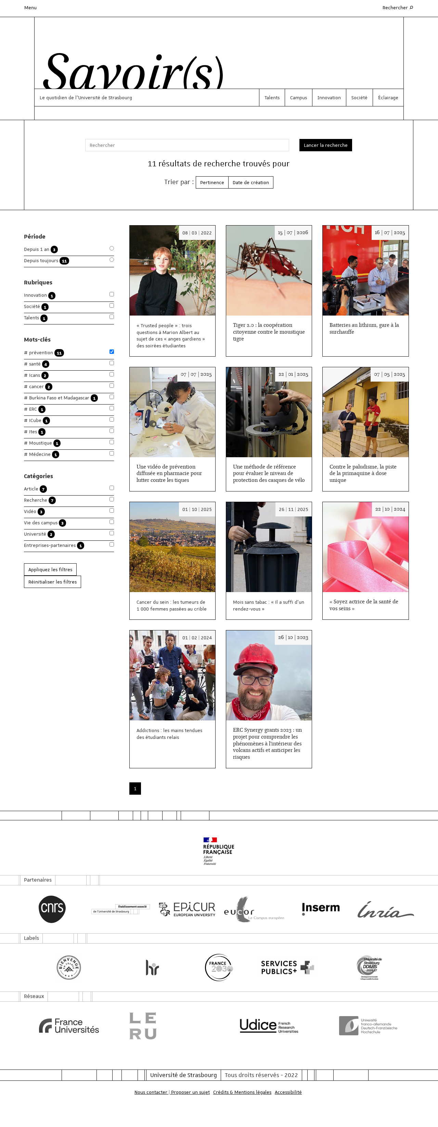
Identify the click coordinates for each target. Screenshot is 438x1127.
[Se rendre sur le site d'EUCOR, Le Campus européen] (252, 909)
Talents (272, 97)
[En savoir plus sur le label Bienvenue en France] (69, 967)
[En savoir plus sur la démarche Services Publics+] (286, 967)
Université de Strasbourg (183, 1075)
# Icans (35, 375)
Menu (30, 7)
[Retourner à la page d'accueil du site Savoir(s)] (129, 76)
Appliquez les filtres (50, 569)
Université (38, 534)
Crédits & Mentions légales (242, 1092)
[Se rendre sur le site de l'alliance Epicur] (185, 909)
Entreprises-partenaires (53, 545)
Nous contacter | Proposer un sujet (172, 1092)
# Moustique (41, 443)
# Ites (33, 431)
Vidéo (33, 511)
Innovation (329, 97)
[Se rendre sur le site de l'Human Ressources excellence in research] (152, 967)
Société (359, 97)
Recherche (38, 500)
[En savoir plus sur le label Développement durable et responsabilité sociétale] (369, 967)
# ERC (33, 409)
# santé (35, 364)
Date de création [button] (251, 182)
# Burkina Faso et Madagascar (59, 398)
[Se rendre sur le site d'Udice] (269, 1026)
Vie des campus (44, 523)
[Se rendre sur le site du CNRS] (52, 909)
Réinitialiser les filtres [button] (52, 582)
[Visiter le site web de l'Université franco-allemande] (369, 1025)
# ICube (36, 420)
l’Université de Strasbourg (103, 97)
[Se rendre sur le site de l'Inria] (386, 909)
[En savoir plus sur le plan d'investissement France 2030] (219, 967)
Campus (298, 97)
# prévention (43, 352)
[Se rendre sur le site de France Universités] (69, 1026)
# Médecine (40, 454)
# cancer (37, 386)
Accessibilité (288, 1092)
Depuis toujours (45, 260)
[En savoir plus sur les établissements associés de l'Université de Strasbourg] (119, 909)
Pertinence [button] (212, 182)
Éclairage (388, 97)
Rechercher (398, 7)
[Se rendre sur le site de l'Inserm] (319, 909)
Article (34, 489)
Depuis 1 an (39, 249)
